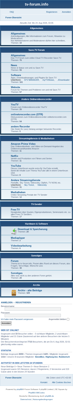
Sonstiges (36, 255)
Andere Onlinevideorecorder (36, 99)
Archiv (36, 285)
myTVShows (48, 80)
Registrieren (23, 302)
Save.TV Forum (36, 50)
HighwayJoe (51, 357)
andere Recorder (20, 126)
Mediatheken (18, 192)
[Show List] (36, 371)
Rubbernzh (64, 357)
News (14, 65)
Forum (15, 261)
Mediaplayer (18, 238)
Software (16, 75)
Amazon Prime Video (23, 143)
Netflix (14, 156)
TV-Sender (36, 204)
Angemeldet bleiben (58, 319)
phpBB (20, 389)
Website (15, 87)
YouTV (15, 104)
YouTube (16, 165)
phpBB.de (49, 396)
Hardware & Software (36, 224)
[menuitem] (10, 12)
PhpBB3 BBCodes (36, 393)
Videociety (42, 185)
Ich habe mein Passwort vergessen (17, 319)
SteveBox (39, 357)
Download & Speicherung (32, 229)
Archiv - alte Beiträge (30, 290)
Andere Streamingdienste (25, 180)
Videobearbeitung (21, 245)
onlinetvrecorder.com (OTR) (27, 114)
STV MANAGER (31, 80)
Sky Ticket (29, 185)
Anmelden (7, 302)
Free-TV (15, 209)
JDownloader (64, 80)
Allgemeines (36, 28)
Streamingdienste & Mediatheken (36, 138)
